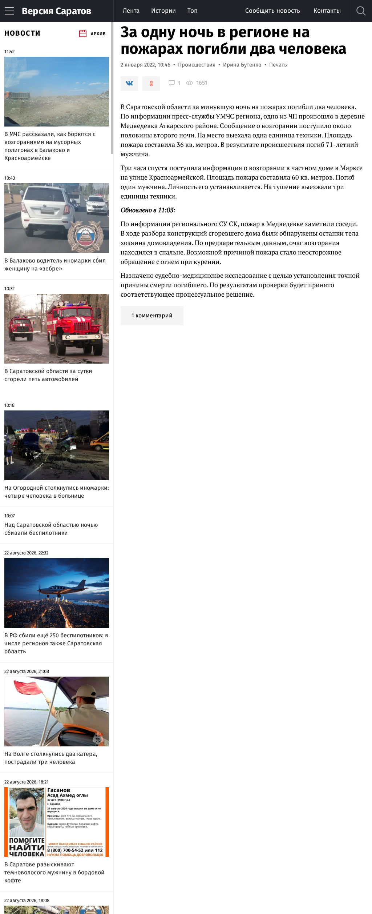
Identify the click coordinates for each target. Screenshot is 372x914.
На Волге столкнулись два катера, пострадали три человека (50, 757)
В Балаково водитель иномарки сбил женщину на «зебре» (55, 264)
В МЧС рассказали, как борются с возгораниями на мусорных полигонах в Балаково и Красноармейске (50, 146)
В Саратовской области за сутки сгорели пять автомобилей (48, 375)
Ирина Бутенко (242, 64)
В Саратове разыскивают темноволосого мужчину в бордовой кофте (54, 872)
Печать (278, 64)
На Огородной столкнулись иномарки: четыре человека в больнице (56, 491)
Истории (163, 11)
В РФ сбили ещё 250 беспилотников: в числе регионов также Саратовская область (56, 643)
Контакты (327, 11)
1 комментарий (152, 315)
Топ (192, 11)
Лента (131, 11)
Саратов (56, 11)
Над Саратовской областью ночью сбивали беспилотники (51, 528)
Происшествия (196, 64)
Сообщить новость (272, 11)
